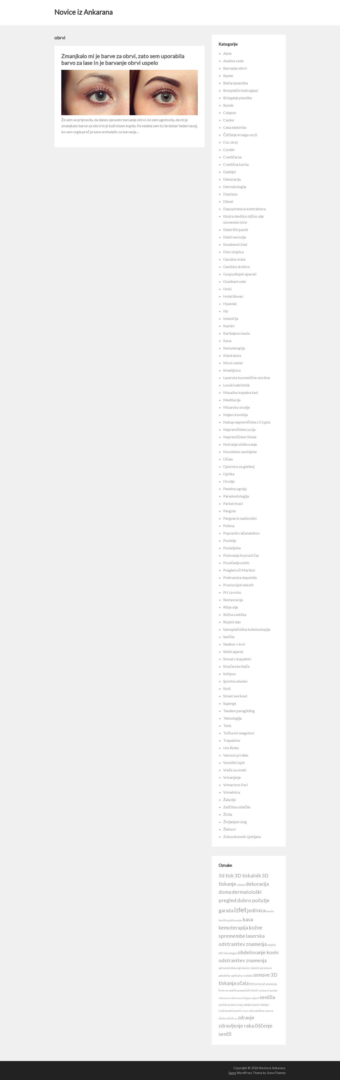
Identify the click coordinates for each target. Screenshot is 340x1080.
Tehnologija (232, 718)
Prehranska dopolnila (240, 577)
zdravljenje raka (236, 1025)
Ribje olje (230, 607)
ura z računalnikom (253, 1010)
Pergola (229, 511)
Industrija (230, 318)
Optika (229, 474)
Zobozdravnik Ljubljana (242, 836)
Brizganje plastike (237, 98)
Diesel (228, 201)
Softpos (229, 674)
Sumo (232, 1073)
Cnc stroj (230, 142)
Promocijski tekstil (238, 585)
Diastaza (230, 194)
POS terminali (257, 983)
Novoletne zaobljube (240, 451)
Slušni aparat (233, 651)
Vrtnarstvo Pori (235, 785)
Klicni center (233, 363)
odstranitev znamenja (243, 960)
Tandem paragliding (239, 711)
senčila (267, 997)
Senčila (228, 636)
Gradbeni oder (234, 281)
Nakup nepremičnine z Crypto (247, 422)
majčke (271, 944)
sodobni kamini (251, 1004)
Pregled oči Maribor (239, 570)
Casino (228, 120)
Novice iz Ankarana (83, 12)
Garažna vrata (234, 259)
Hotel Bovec (233, 296)
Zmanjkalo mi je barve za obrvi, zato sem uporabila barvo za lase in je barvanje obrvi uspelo (122, 59)
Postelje (229, 540)
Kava (227, 340)
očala (243, 983)
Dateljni (229, 172)
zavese (269, 1010)
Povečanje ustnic (236, 562)
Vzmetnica (231, 792)
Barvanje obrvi (235, 68)
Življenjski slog (235, 822)
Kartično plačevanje (230, 920)
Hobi (227, 289)
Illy (225, 311)
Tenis (227, 725)
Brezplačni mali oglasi (240, 90)
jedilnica (256, 910)
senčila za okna (227, 1004)
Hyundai (230, 303)
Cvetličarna (232, 157)
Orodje (229, 481)
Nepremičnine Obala (239, 437)
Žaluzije (229, 799)
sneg (240, 1004)
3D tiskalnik (248, 875)
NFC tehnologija (228, 953)
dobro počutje (253, 900)
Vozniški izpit (234, 762)
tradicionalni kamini (230, 1010)
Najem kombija (235, 414)
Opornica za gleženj (238, 466)
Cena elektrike (234, 127)
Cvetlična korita (236, 164)
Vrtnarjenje (232, 777)
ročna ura (224, 998)
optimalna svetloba (242, 975)
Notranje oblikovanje (240, 444)
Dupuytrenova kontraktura (244, 209)
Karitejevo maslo (236, 333)
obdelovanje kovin (258, 952)
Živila (227, 814)
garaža (226, 910)
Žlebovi (229, 829)
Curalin (229, 149)
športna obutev (235, 681)
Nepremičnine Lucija (239, 429)
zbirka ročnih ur (228, 1018)
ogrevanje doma (228, 967)
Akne (227, 53)
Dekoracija (232, 179)
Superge (229, 703)
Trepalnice (231, 740)
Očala (228, 459)
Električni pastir (235, 229)
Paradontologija (236, 496)
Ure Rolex (231, 748)
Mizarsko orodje (236, 407)
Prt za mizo (232, 592)
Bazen (228, 75)
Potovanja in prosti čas (241, 555)
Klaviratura (232, 355)
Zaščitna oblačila (236, 807)
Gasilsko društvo (236, 266)
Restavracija (233, 599)
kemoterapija (233, 927)
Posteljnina (232, 548)
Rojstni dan (232, 622)
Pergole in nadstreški (240, 518)
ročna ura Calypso (241, 998)
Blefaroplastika (235, 83)
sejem (255, 998)
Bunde (228, 105)
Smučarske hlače (236, 666)
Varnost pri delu (235, 755)
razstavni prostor (268, 990)
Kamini (228, 326)
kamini (270, 911)
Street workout (235, 696)
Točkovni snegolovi (238, 733)
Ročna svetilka (234, 614)
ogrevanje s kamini (248, 967)
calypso (241, 884)
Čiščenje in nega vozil (240, 135)
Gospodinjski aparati (239, 274)
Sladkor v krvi (234, 644)
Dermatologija (234, 186)
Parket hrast (233, 503)
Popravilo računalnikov (241, 533)
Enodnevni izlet (235, 244)
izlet (240, 910)
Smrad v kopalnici (237, 659)
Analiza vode (233, 61)
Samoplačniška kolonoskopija (246, 629)
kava (248, 919)
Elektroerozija (234, 237)
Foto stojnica (233, 252)
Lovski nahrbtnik (236, 385)
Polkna (228, 525)
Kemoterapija (234, 348)
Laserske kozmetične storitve (246, 377)
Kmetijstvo (232, 370)
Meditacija (232, 400)
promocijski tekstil (247, 990)
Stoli (226, 688)
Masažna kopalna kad (240, 392)
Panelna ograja (235, 488)
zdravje (246, 1017)
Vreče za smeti (234, 770)
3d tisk (226, 875)
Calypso (229, 112)
